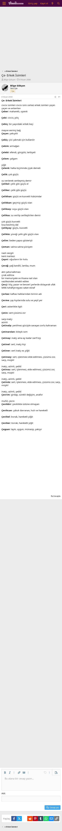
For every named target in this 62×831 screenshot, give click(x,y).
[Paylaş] (55, 97)
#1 (59, 97)
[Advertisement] (31, 39)
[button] (5, 772)
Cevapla (56, 496)
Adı (3, 793)
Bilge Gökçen (9, 79)
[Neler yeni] (52, 3)
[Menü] (4, 3)
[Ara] (58, 3)
